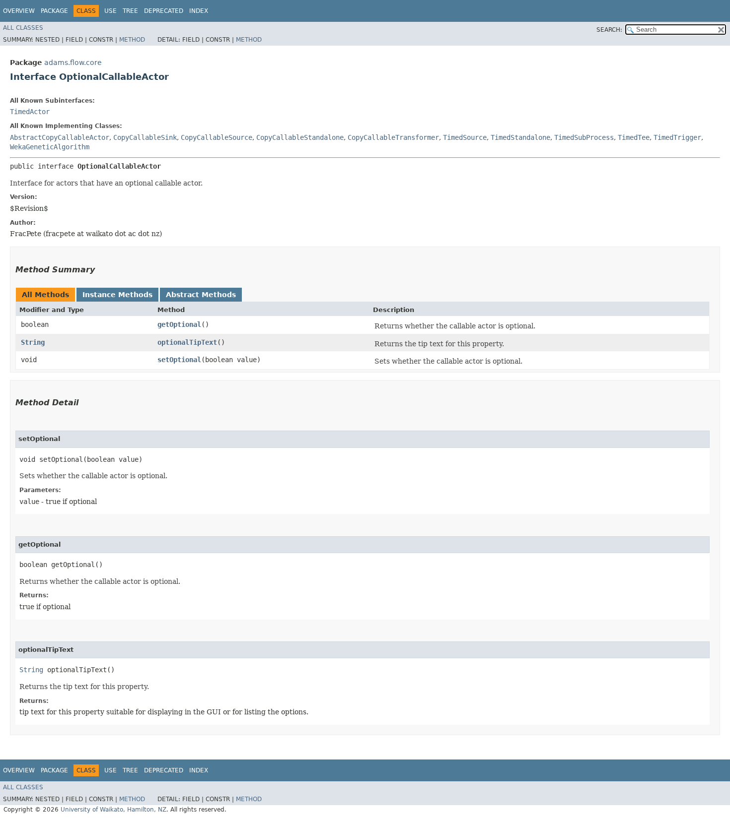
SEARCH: (609, 29)
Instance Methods (117, 295)
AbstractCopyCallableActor (59, 137)
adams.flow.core (73, 62)
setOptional (179, 360)
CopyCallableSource (216, 137)
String (33, 342)
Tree (130, 10)
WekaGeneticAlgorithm (49, 147)
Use (110, 10)
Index (198, 10)
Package (54, 10)
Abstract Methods (201, 295)
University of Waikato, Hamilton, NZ (113, 809)
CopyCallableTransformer (393, 137)
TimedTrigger (677, 137)
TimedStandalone (520, 137)
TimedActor (30, 112)
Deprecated (163, 10)
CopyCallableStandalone (300, 137)
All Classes (23, 27)
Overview (19, 10)
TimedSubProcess (584, 137)
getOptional (179, 324)
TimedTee (634, 137)
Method (132, 39)
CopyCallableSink (145, 137)
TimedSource (465, 137)
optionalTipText (187, 342)
